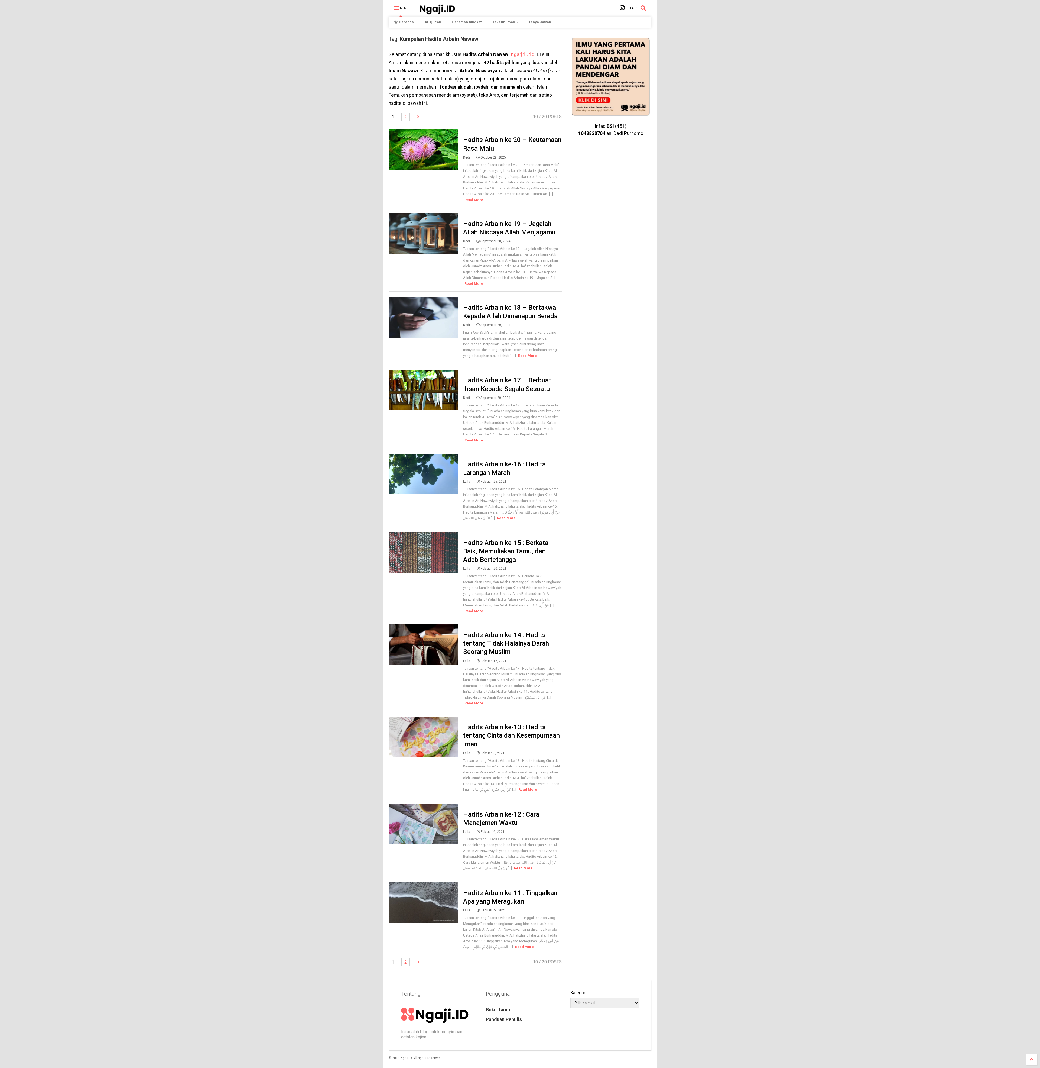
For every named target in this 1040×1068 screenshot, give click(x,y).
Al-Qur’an (433, 22)
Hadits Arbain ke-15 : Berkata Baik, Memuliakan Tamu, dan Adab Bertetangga (505, 551)
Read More (473, 200)
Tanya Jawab (540, 22)
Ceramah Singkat (467, 22)
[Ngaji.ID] (434, 12)
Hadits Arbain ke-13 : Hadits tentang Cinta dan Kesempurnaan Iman (511, 735)
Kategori (578, 992)
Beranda (406, 22)
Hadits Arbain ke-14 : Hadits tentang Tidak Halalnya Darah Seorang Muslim (506, 643)
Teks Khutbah (503, 22)
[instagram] (622, 8)
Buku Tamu (498, 1009)
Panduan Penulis (504, 1019)
